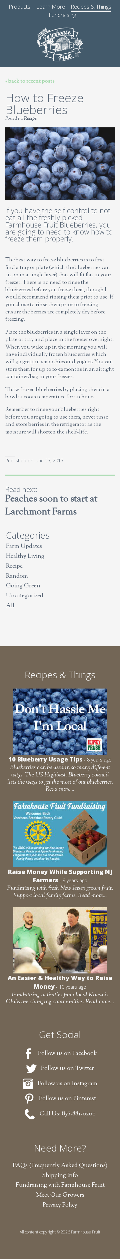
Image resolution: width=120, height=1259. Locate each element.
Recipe (30, 118)
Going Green (23, 586)
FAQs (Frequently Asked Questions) (60, 1165)
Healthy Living (25, 557)
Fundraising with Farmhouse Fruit (60, 1185)
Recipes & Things (91, 6)
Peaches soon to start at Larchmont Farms (51, 506)
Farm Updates (24, 547)
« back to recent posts (30, 81)
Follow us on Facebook (67, 1053)
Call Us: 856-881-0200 (68, 1114)
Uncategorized (24, 596)
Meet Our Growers (60, 1195)
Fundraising (62, 15)
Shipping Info (60, 1175)
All (10, 606)
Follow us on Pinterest (67, 1098)
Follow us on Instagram (67, 1084)
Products (19, 6)
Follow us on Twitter (67, 1068)
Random (17, 576)
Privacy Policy (60, 1205)
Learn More (50, 6)
